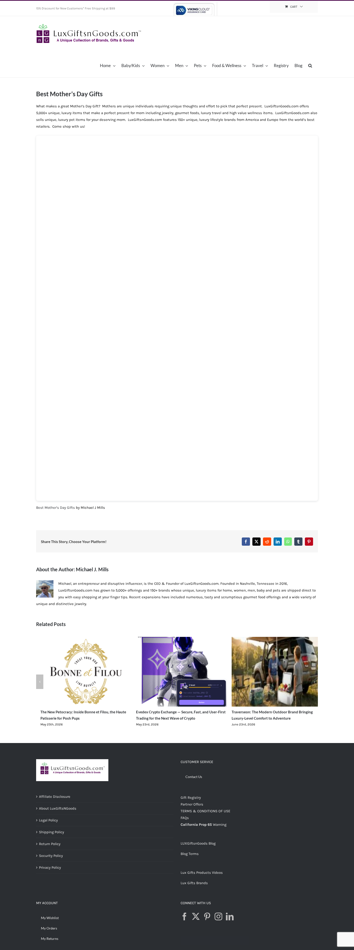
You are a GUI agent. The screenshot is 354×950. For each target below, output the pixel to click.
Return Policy (49, 844)
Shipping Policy (51, 832)
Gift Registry (191, 797)
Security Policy (51, 856)
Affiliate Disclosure (54, 796)
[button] (310, 65)
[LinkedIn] (230, 916)
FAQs (185, 818)
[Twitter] (196, 916)
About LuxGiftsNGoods (57, 808)
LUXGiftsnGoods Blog (198, 843)
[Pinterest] (207, 916)
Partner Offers (192, 804)
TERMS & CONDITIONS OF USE (205, 811)
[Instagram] (218, 916)
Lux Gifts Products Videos (202, 872)
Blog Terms (190, 854)
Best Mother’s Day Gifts (55, 507)
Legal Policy (48, 820)
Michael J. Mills (92, 569)
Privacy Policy (50, 867)
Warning (219, 824)
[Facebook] (184, 916)
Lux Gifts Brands (194, 883)
